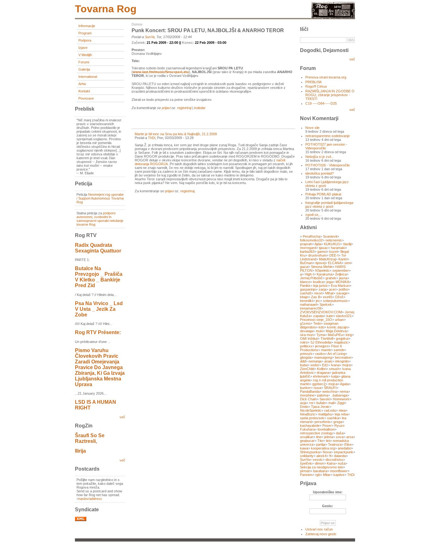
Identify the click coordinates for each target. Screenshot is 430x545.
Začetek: (139, 42)
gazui (304, 267)
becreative (343, 357)
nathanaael (308, 304)
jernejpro (321, 346)
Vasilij (347, 244)
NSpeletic (322, 270)
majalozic (341, 342)
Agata (344, 384)
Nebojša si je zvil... (319, 157)
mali (331, 403)
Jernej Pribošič (311, 278)
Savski (325, 399)
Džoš (339, 297)
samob (339, 350)
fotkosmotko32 (311, 240)
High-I (309, 274)
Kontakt (84, 91)
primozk (306, 354)
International (87, 76)
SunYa (150, 37)
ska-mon (307, 335)
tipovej (320, 263)
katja (334, 376)
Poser (326, 425)
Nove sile (312, 128)
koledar (200, 108)
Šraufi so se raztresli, (90, 438)
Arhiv (82, 84)
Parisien (306, 475)
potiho (343, 289)
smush (334, 369)
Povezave (86, 98)
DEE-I (333, 255)
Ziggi (340, 403)
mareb (326, 350)
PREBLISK (313, 82)
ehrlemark (320, 376)
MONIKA (342, 282)
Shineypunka (310, 452)
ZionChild (307, 369)
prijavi (166, 108)
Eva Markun (340, 285)
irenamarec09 (310, 308)
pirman (305, 471)
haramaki (338, 248)
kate (329, 316)
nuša (341, 463)
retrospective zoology (316, 433)
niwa (342, 410)
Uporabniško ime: (327, 492)
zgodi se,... (313, 215)
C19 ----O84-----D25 (321, 103)
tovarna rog (106, 8)
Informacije (86, 26)
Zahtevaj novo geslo (320, 534)
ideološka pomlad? (319, 173)
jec (318, 301)
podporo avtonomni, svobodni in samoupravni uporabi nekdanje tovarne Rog (99, 218)
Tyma (320, 335)
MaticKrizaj (327, 259)
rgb (317, 475)
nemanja (314, 361)
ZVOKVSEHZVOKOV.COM (321, 312)
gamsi (321, 251)
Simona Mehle (321, 267)
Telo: (136, 61)
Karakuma (324, 274)
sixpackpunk (343, 452)
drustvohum (317, 255)
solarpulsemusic (335, 301)
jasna (343, 278)
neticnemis (333, 240)
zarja (322, 289)
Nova (327, 452)
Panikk (305, 285)
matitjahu (325, 414)
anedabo (344, 448)
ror (311, 403)
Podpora (84, 40)
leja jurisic (320, 285)
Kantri (342, 259)
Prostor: (138, 50)
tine (318, 437)
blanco (305, 282)
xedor (314, 365)
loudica (318, 282)
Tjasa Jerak (320, 407)
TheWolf (326, 338)
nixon (318, 293)
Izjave (83, 47)
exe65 (327, 297)
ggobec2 (318, 384)
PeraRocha (311, 236)
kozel (333, 251)
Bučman (306, 263)
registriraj (184, 108)
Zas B (315, 297)
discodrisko (334, 459)
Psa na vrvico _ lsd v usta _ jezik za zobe (99, 309)
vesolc (318, 459)
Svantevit (330, 236)
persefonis (322, 422)
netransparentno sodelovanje (327, 136)
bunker (305, 388)
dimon (319, 463)
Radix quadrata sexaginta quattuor (98, 247)
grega (337, 422)
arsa (349, 437)
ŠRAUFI (330, 388)
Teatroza (335, 444)
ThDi (151, 138)
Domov (137, 24)
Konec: (188, 42)
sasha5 (305, 293)
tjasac (323, 248)
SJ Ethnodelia (320, 342)
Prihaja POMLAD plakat (323, 194)
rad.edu (330, 410)
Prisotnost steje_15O (316, 320)
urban (339, 320)
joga (329, 282)
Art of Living (336, 354)
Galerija (84, 69)
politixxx (306, 346)
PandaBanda (310, 391)
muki (319, 331)
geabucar (307, 441)
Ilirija (80, 451)
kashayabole (310, 425)
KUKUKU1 (332, 244)
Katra (331, 463)
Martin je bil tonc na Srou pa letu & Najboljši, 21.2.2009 (176, 134)
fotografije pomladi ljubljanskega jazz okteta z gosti (329, 204)
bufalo (320, 403)
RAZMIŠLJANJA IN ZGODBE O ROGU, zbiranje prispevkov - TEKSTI (329, 95)
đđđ (303, 361)
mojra (346, 365)
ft (330, 456)
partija (320, 444)
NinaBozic (307, 414)
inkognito (342, 361)
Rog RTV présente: (98, 332)
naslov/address (90, 499)
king (349, 335)
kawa (304, 448)
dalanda (340, 456)
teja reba (341, 414)
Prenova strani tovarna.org (325, 77)
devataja (306, 331)
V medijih (85, 55)
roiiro (304, 342)
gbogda (305, 357)
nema (344, 391)
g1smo (305, 323)
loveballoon (326, 429)
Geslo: (327, 506)
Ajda (317, 244)
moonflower (339, 471)
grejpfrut (342, 338)
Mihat (329, 293)
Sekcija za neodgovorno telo (321, 467)
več (122, 417)
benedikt (306, 301)
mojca (332, 384)
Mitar (327, 475)
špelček (306, 463)
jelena (328, 437)
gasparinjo (308, 289)
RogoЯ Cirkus (316, 86)
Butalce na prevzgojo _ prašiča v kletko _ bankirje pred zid (98, 277)
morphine (307, 395)
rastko (320, 354)
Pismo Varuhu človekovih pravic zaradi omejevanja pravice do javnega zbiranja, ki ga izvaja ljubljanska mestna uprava (100, 367)
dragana (323, 372)
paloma (322, 395)
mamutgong (323, 357)
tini (328, 441)
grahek (330, 278)
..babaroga (339, 395)
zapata (318, 316)
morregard (308, 248)
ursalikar (306, 437)
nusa (317, 388)
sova (339, 437)
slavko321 (344, 316)
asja (303, 403)
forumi (83, 62)
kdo (321, 327)
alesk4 (321, 456)
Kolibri (321, 369)
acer (332, 289)
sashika (333, 418)
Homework (341, 399)
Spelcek (326, 304)
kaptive (338, 475)
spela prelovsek (312, 418)
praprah (306, 244)
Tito (320, 441)
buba (304, 365)
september (340, 270)
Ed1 (325, 365)
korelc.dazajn (337, 327)
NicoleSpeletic (310, 410)
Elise (348, 444)
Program (85, 33)
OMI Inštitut (309, 338)
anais (328, 361)
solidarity (307, 456)
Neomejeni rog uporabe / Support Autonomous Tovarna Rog (100, 198)
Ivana (335, 365)
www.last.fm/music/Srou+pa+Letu (161, 72)
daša (339, 433)
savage (342, 293)
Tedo (317, 323)
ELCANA (335, 263)
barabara (320, 471)
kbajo (304, 297)
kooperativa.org (323, 448)
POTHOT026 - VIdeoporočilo (327, 165)
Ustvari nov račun (319, 529)
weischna (329, 391)
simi (347, 263)
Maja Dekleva (336, 331)
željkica (341, 274)
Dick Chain (308, 399)
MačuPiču (335, 335)
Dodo (304, 407)
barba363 (307, 251)
